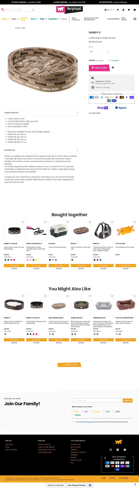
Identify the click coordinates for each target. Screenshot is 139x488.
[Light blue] (53, 260)
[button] (33, 9)
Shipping (74, 449)
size (91, 47)
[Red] (14, 260)
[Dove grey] (50, 334)
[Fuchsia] (28, 260)
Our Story (9, 444)
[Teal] (8, 260)
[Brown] (5, 260)
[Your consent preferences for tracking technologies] (135, 484)
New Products (76, 19)
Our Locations (11, 449)
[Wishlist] (129, 9)
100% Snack (124, 19)
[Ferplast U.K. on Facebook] (116, 449)
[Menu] (135, 19)
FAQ (72, 462)
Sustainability (114, 19)
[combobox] (21, 9)
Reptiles (53, 19)
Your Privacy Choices (77, 485)
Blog (7, 447)
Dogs (4, 19)
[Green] (56, 260)
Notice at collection (56, 485)
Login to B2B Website (46, 447)
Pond (64, 19)
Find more (14, 268)
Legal (103, 478)
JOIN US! (127, 400)
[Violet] (11, 260)
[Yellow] (36, 260)
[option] (26, 2)
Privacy (112, 478)
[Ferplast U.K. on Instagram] (111, 449)
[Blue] (33, 260)
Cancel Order (76, 460)
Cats (13, 19)
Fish (42, 19)
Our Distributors (45, 452)
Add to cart (14, 265)
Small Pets (23, 19)
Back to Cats (71, 365)
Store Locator (44, 444)
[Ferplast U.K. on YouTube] (123, 449)
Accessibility (123, 478)
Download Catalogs (46, 449)
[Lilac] (31, 260)
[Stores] (118, 10)
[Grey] (5, 334)
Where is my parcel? (78, 452)
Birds (33, 19)
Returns (74, 457)
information (89, 422)
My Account (76, 447)
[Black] (50, 260)
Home (17, 28)
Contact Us (75, 444)
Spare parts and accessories (91, 19)
